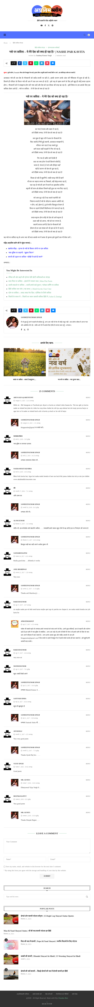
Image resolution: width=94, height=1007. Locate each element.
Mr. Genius (25, 780)
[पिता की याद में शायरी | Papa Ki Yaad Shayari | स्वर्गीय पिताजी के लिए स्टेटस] (11, 945)
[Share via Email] (52, 63)
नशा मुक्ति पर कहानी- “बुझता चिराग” (21, 253)
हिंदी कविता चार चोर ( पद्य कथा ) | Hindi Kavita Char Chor (29, 289)
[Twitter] (49, 25)
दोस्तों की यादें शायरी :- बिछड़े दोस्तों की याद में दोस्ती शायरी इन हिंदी (44, 971)
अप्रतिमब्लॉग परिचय (23, 994)
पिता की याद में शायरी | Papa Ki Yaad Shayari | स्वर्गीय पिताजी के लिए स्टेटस (49, 941)
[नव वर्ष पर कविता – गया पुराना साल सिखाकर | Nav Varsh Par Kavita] (69, 362)
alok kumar (18, 521)
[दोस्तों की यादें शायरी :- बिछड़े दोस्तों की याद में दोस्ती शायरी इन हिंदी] (11, 975)
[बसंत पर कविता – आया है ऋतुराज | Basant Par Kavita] (25, 362)
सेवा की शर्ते (48, 994)
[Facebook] (45, 25)
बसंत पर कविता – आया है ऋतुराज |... (24, 379)
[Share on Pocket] (47, 63)
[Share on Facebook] (20, 63)
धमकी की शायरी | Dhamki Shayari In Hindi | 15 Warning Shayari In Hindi (50, 956)
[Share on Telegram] (41, 63)
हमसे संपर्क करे (37, 994)
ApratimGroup (27, 621)
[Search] (84, 34)
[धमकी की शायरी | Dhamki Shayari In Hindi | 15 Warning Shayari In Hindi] (11, 960)
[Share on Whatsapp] (36, 63)
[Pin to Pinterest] (30, 63)
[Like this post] (14, 63)
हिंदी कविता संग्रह (18, 43)
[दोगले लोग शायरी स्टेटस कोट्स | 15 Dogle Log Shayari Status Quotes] (11, 919)
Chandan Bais (63, 998)
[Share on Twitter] (25, 63)
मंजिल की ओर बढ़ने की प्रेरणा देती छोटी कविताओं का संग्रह (29, 277)
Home (6, 43)
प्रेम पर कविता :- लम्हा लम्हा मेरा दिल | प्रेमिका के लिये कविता (29, 293)
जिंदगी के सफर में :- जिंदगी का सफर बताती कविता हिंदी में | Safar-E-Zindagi (35, 297)
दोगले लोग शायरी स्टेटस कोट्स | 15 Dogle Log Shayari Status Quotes (47, 916)
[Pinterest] (52, 25)
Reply (88, 397)
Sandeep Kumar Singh (44, 55)
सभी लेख (74, 994)
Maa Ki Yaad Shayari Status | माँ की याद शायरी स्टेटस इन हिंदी (27, 931)
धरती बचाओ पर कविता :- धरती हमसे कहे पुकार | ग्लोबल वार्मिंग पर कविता (33, 285)
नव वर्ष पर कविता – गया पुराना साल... (69, 379)
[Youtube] (42, 25)
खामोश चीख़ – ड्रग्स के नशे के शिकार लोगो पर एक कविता (28, 248)
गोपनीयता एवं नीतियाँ (62, 994)
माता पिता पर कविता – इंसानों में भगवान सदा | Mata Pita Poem (30, 281)
